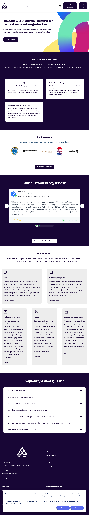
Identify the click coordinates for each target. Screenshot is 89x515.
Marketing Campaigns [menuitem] (51, 455)
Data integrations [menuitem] (50, 490)
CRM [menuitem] (47, 451)
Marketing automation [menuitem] (51, 458)
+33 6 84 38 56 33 (5, 470)
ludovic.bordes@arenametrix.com (10, 473)
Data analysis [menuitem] (49, 462)
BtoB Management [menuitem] (50, 466)
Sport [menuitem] (3, 490)
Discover (6, 300)
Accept (63, 507)
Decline (77, 507)
